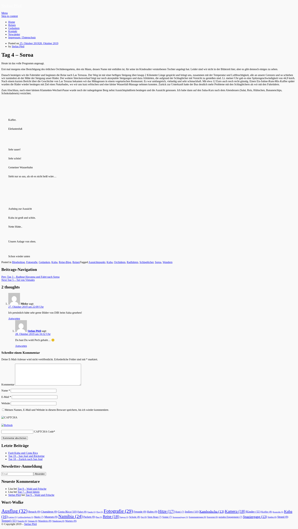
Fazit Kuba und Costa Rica (23, 452)
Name (5, 390)
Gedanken (13, 28)
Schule (134, 517)
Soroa (158, 262)
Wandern (167, 262)
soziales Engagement (230, 517)
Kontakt (12, 31)
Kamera (235, 511)
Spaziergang (255, 516)
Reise (111, 516)
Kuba (54, 262)
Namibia (70, 516)
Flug (99, 512)
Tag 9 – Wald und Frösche (32, 488)
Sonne (167, 517)
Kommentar (7, 384)
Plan (99, 517)
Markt (39, 517)
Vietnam (32, 521)
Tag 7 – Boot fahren (28, 491)
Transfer (22, 521)
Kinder (253, 511)
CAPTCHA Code (44, 431)
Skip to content (9, 16)
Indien (192, 511)
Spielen (272, 517)
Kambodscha (211, 511)
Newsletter (14, 34)
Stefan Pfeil (11, 5)
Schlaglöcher (146, 262)
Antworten (14, 318)
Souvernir (212, 517)
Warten (71, 521)
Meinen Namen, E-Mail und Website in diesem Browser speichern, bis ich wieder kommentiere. (57, 409)
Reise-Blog (65, 262)
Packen (89, 516)
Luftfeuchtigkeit (25, 517)
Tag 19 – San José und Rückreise (26, 456)
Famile (91, 512)
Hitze (166, 511)
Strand (282, 516)
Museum (51, 516)
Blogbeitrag (18, 262)
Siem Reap (154, 517)
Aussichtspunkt (96, 262)
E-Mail (6, 396)
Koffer (266, 511)
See (144, 517)
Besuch (34, 511)
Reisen (12, 25)
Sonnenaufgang (180, 517)
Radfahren (132, 262)
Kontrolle (278, 512)
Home (11, 22)
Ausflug (14, 511)
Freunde (139, 511)
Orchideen (119, 262)
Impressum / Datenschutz (22, 37)
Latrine (12, 517)
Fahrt (82, 511)
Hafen (152, 511)
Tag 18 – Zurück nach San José (25, 459)
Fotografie (31, 262)
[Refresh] (7, 425)
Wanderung (58, 521)
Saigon (124, 517)
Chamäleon (49, 511)
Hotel (179, 512)
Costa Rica (67, 511)
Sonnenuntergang (197, 517)
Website (5, 403)
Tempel (9, 520)
